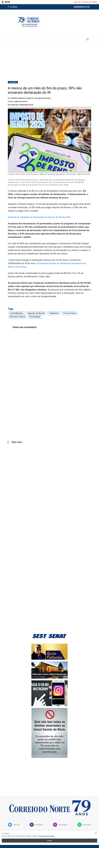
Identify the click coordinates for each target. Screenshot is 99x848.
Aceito (49, 840)
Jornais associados (89, 2)
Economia (13, 82)
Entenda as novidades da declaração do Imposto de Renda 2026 (39, 217)
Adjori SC (77, 2)
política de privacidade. (46, 836)
